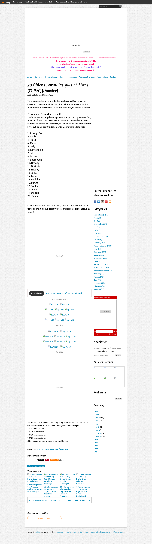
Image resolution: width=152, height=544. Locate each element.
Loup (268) (98, 249)
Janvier (98, 436)
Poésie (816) (98, 218)
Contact (113, 77)
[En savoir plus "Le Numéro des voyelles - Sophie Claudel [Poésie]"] (99, 382)
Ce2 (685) (97, 227)
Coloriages (39, 77)
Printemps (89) (99, 286)
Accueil (30, 77)
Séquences (72, 77)
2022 (96, 449)
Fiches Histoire (102, 77)
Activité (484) (99, 243)
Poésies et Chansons (87, 77)
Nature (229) (99, 255)
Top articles (59, 532)
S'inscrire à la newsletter (36, 466)
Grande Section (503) (102, 237)
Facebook (95, 201)
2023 (96, 446)
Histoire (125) (99, 274)
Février (98, 433)
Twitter (98, 201)
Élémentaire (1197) (101, 215)
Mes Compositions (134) (103, 271)
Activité (40, 449)
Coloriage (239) (100, 252)
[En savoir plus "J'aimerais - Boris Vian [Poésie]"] (99, 371)
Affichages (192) (100, 258)
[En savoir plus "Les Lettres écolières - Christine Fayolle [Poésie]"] (119, 382)
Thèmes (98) (99, 277)
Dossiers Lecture (51, 77)
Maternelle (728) (100, 224)
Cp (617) (97, 230)
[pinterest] (95, 6)
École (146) (98, 261)
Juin (97, 421)
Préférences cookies (118, 532)
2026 (96, 411)
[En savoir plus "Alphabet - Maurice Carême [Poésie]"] (109, 382)
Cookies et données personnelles (100, 532)
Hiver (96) (97, 280)
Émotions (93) (99, 283)
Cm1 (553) (97, 233)
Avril (97, 427)
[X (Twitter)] (91, 6)
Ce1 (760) (97, 221)
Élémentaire (63, 449)
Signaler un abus (78, 532)
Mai (97, 424)
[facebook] (88, 6)
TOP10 (46, 449)
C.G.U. (86, 532)
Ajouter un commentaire (44, 518)
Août (97, 415)
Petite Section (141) (101, 268)
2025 (96, 439)
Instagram (102, 201)
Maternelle (54, 449)
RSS (110, 201)
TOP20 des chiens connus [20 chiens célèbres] (64, 293)
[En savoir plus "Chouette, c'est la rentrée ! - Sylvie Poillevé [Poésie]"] (109, 371)
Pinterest (106, 201)
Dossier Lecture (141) (102, 264)
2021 (96, 452)
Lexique (63, 77)
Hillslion (38, 532)
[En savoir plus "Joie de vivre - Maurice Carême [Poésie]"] (119, 371)
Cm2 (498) (98, 240)
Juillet (98, 418)
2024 (96, 442)
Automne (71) (99, 289)
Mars (98, 430)
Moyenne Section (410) (103, 246)
